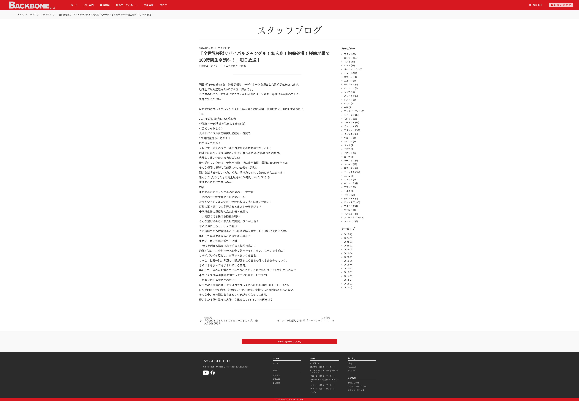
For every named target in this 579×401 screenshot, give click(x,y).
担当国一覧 (314, 363)
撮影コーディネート (127, 5)
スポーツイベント (352, 217)
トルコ (347, 190)
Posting (351, 358)
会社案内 (89, 5)
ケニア (347, 148)
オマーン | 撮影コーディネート (322, 389)
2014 (346, 279)
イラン (347, 194)
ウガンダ (348, 137)
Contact (352, 378)
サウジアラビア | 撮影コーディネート (324, 380)
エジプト (348, 57)
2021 (346, 253)
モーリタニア (350, 171)
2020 (346, 257)
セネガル (348, 152)
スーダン (348, 164)
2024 (346, 241)
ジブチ (347, 145)
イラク (347, 103)
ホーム (74, 5)
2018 (346, 264)
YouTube (351, 370)
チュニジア (349, 126)
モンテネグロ (350, 202)
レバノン (348, 99)
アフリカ (348, 187)
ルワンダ (348, 141)
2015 (346, 276)
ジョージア (349, 114)
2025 (346, 238)
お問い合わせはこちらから (289, 341)
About (275, 370)
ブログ (163, 5)
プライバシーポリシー (357, 386)
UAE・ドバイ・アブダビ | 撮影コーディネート (324, 371)
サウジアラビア (351, 69)
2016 (346, 272)
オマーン (348, 76)
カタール (348, 73)
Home (276, 358)
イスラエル (349, 213)
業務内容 (105, 5)
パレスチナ (349, 95)
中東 (346, 107)
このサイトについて (356, 390)
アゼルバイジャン (352, 111)
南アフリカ (349, 183)
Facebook (352, 367)
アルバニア (349, 206)
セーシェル (349, 160)
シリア (347, 92)
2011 (346, 287)
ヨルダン (348, 80)
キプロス (348, 209)
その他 (313, 392)
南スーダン (349, 167)
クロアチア (349, 198)
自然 (242, 65)
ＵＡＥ (347, 65)
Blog (350, 363)
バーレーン (349, 88)
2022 (346, 249)
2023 (346, 245)
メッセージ (349, 221)
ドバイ (347, 61)
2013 (346, 283)
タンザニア (349, 133)
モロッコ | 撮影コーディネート (322, 376)
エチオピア (224, 48)
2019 (346, 260)
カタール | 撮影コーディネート (322, 385)
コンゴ (347, 175)
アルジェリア (350, 130)
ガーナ (347, 156)
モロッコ (348, 118)
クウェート (349, 84)
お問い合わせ (561, 5)
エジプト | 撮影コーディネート (322, 367)
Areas (313, 358)
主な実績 (148, 5)
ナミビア (348, 179)
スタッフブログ (289, 30)
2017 (346, 268)
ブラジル (348, 54)
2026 (346, 234)
